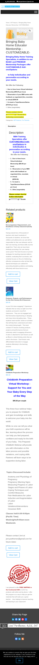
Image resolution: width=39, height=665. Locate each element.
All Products (14, 22)
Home (7, 22)
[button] (30, 30)
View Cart (13, 281)
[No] (37, 658)
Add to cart (13, 274)
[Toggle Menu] (35, 12)
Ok (19, 660)
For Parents (25, 120)
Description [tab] (12, 126)
